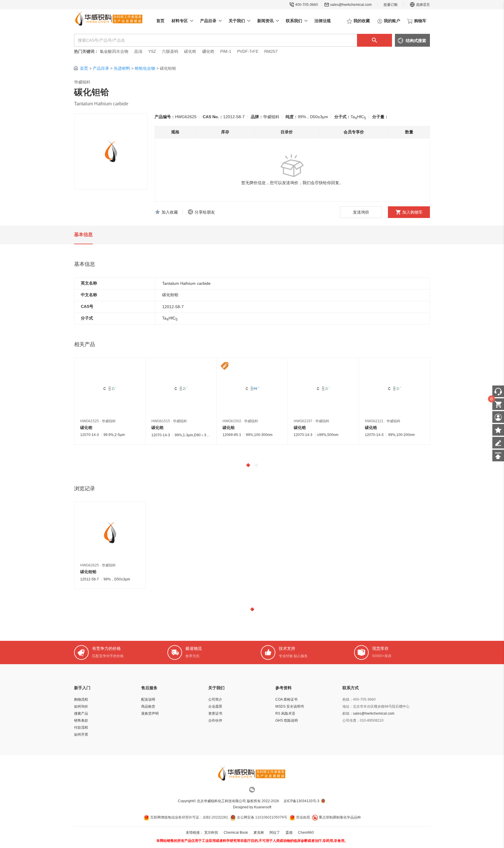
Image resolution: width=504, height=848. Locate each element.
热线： (347, 699)
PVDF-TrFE (247, 51)
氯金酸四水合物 (114, 51)
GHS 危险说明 (286, 720)
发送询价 (361, 212)
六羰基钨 (170, 51)
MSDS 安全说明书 (289, 706)
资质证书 (215, 713)
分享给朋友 (205, 212)
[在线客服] (498, 391)
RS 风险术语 (285, 713)
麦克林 (258, 832)
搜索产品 (81, 713)
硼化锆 (208, 51)
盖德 (289, 832)
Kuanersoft (262, 807)
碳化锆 (190, 51)
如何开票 (81, 734)
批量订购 (391, 5)
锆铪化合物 (145, 68)
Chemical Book (236, 832)
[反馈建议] (498, 443)
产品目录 (101, 68)
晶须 (138, 51)
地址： (347, 706)
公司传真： (351, 720)
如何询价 (81, 706)
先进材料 (122, 68)
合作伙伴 (215, 720)
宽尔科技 (211, 832)
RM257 (271, 51)
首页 (84, 68)
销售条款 (81, 720)
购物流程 (81, 699)
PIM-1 (225, 51)
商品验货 (148, 706)
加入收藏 (170, 212)
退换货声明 (150, 713)
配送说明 (148, 699)
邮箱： (347, 713)
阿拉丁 (275, 832)
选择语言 (423, 5)
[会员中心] (498, 417)
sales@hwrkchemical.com (351, 5)
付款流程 (81, 727)
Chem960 (306, 832)
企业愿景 (215, 706)
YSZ (152, 51)
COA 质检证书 (286, 699)
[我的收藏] (498, 430)
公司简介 (215, 699)
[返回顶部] (498, 455)
